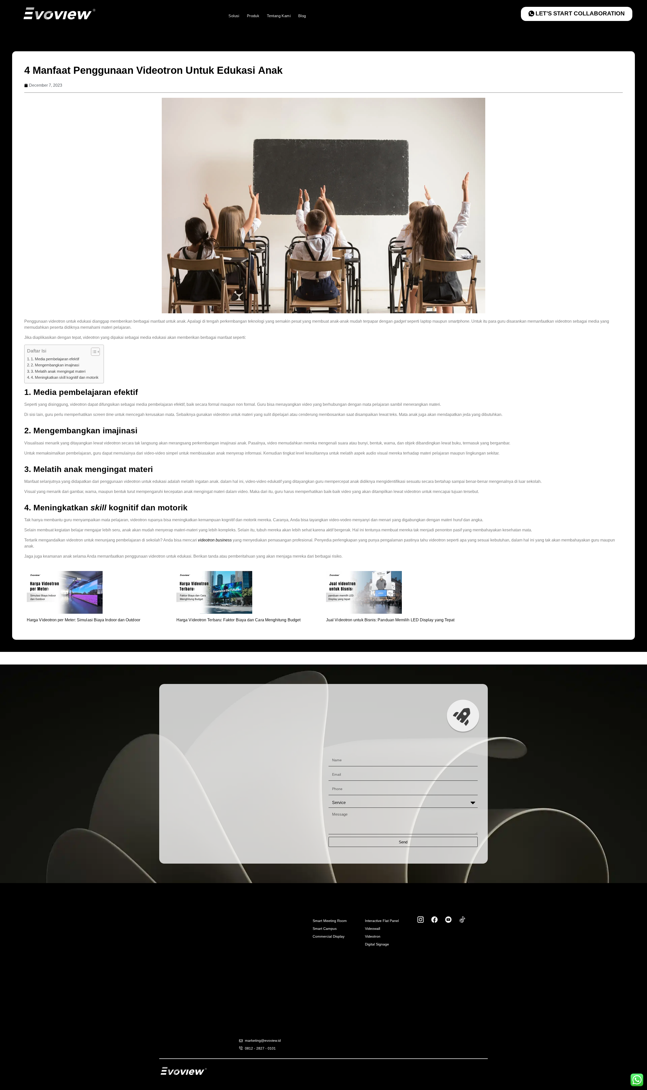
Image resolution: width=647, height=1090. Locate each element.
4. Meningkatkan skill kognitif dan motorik (65, 377)
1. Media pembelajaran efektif (55, 359)
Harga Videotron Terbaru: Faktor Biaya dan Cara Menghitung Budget (238, 620)
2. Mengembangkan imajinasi (55, 365)
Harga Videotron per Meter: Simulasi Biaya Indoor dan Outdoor (83, 620)
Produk (253, 16)
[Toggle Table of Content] (93, 351)
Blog (302, 16)
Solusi (233, 16)
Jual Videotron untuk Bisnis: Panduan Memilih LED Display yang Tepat (390, 620)
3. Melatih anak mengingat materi (58, 371)
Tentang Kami (279, 16)
